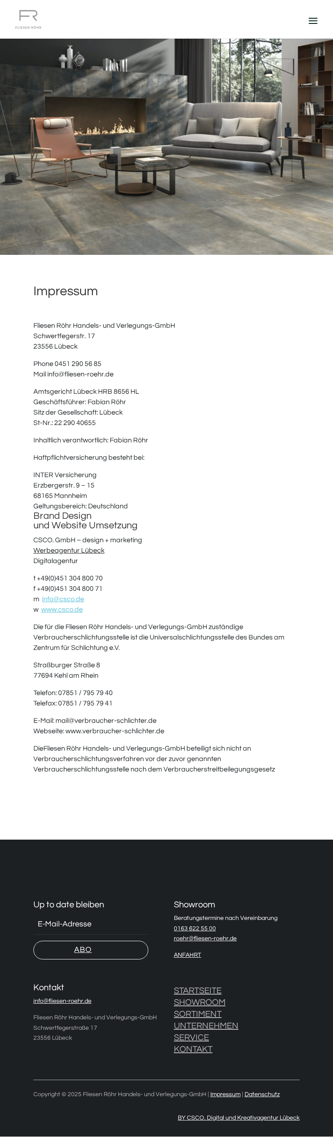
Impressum (225, 1094)
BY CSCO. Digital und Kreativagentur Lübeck (239, 1118)
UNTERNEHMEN (206, 1026)
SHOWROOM (199, 1002)
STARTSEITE (198, 990)
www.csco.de (62, 609)
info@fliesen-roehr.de (62, 1001)
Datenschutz (262, 1094)
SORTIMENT (198, 1014)
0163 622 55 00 (195, 929)
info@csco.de (63, 599)
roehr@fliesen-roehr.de (205, 939)
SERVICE (191, 1037)
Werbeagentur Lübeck (68, 550)
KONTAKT (193, 1049)
